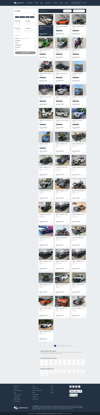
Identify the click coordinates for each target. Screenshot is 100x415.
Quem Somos (17, 386)
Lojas (41, 2)
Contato (61, 2)
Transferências (35, 399)
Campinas (34, 408)
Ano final (28, 21)
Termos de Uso (35, 388)
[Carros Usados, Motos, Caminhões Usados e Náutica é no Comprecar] (19, 3)
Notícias (55, 2)
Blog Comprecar (17, 399)
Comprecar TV (48, 2)
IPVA (52, 390)
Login (66, 2)
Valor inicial (17, 28)
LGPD (33, 386)
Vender (36, 2)
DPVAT (52, 392)
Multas (52, 386)
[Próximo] (72, 346)
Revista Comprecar (18, 390)
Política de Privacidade (36, 390)
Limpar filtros (25, 52)
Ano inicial (17, 21)
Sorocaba (81, 407)
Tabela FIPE (34, 396)
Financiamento (35, 394)
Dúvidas (15, 388)
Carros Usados (29, 2)
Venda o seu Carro (17, 394)
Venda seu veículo (76, 2)
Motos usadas (16, 401)
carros (53, 413)
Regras (33, 392)
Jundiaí (38, 408)
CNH (52, 388)
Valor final (28, 28)
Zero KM (18, 35)
